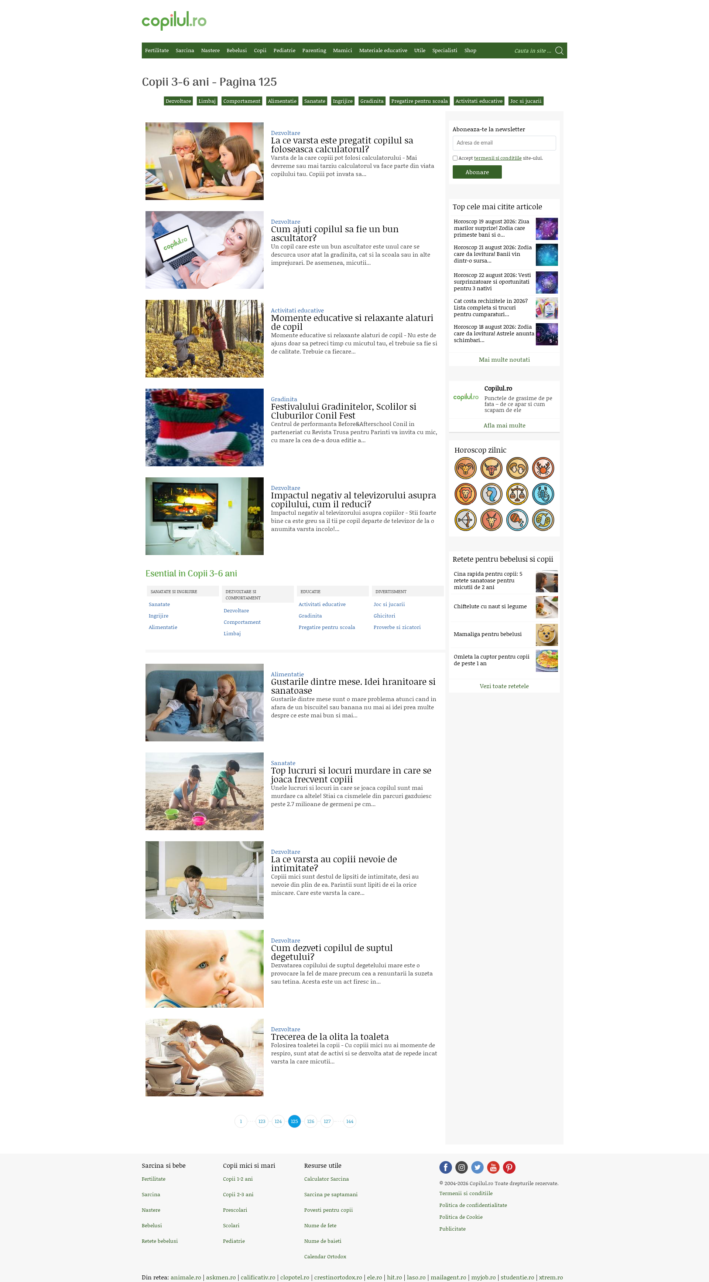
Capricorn (491, 520)
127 (327, 1121)
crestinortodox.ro (338, 1277)
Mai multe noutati (504, 359)
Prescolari (235, 1210)
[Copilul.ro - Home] (174, 21)
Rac (543, 468)
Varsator (517, 520)
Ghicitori (384, 615)
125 (294, 1121)
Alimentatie (282, 101)
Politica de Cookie (461, 1217)
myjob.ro (483, 1277)
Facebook (445, 1167)
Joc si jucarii (526, 101)
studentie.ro (517, 1277)
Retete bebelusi (160, 1241)
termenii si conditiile (498, 158)
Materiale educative (383, 50)
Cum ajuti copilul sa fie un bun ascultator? (335, 233)
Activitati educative (479, 101)
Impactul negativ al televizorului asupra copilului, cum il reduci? (353, 499)
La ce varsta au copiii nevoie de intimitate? (334, 863)
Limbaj (207, 101)
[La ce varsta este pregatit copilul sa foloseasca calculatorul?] (204, 161)
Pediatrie (284, 50)
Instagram (461, 1167)
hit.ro (394, 1277)
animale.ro (186, 1277)
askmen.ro (221, 1277)
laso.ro (416, 1277)
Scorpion (543, 494)
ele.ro (374, 1277)
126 (310, 1121)
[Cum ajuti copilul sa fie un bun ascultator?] (204, 250)
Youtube (493, 1167)
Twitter (477, 1167)
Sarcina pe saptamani (331, 1194)
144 (349, 1121)
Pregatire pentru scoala (419, 101)
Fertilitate (157, 50)
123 (262, 1121)
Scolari (231, 1225)
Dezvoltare (178, 101)
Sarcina (185, 50)
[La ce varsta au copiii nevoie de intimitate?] (204, 880)
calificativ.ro (258, 1277)
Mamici (342, 50)
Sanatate (314, 101)
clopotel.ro (294, 1277)
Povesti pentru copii (328, 1210)
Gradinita (372, 101)
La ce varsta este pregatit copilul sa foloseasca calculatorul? (342, 144)
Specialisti (445, 50)
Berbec (466, 468)
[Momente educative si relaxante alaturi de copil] (204, 339)
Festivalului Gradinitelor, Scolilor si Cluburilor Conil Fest (344, 410)
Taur (491, 468)
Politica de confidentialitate (473, 1205)
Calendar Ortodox (325, 1256)
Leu (466, 494)
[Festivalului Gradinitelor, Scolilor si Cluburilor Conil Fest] (204, 427)
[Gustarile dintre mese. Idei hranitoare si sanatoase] (204, 702)
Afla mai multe (504, 425)
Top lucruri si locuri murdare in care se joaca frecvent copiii (351, 774)
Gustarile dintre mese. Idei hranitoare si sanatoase (353, 685)
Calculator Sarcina (326, 1179)
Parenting (314, 50)
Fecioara (491, 494)
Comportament (241, 101)
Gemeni (517, 468)
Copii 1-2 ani (238, 1179)
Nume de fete (320, 1225)
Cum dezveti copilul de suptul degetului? (332, 952)
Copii (260, 50)
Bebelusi (237, 50)
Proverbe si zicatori (397, 627)
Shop (470, 50)
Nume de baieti (323, 1241)
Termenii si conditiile (466, 1193)
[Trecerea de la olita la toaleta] (204, 1057)
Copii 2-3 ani (238, 1194)
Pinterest (509, 1167)
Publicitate (452, 1228)
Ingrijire (343, 101)
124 (278, 1121)
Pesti (543, 520)
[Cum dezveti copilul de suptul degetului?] (204, 969)
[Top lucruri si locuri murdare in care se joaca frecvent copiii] (204, 791)
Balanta (517, 494)
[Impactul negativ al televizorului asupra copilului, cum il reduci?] (204, 516)
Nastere (210, 50)
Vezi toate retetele (504, 685)
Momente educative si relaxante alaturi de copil (352, 321)
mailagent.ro (448, 1277)
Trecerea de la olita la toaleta (330, 1036)
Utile (419, 50)
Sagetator (466, 520)
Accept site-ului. (500, 158)
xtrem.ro (551, 1277)
